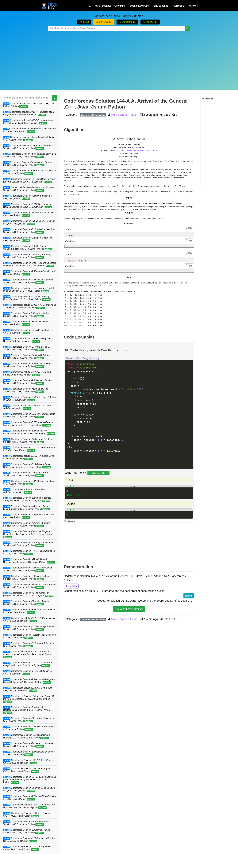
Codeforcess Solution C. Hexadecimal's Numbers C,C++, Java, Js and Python (26, 736)
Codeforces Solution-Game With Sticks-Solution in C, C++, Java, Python (26, 356)
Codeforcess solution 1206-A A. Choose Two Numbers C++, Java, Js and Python (29, 806)
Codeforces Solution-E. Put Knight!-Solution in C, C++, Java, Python (29, 482)
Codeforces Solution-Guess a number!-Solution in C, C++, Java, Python (26, 822)
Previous (72, 586)
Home (97, 6)
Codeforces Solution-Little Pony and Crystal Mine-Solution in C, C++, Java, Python (28, 289)
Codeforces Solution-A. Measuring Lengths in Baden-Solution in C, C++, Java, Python (29, 680)
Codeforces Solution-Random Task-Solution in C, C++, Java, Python (29, 636)
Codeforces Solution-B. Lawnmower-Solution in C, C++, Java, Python (29, 222)
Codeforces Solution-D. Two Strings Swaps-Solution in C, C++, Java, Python (28, 627)
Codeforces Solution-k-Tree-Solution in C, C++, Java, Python (27, 672)
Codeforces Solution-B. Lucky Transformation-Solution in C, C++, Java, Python (29, 543)
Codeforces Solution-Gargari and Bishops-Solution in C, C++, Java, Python (27, 146)
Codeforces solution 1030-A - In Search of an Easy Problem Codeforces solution (28, 113)
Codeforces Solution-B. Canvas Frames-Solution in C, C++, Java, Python (27, 831)
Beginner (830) (104, 22)
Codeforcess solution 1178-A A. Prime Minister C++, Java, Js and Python (29, 619)
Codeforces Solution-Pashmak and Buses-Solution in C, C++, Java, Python (27, 163)
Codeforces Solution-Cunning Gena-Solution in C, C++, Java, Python (29, 789)
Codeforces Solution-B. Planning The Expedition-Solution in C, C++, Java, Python (28, 432)
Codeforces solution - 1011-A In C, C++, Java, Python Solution (28, 104)
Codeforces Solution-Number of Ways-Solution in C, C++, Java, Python (29, 130)
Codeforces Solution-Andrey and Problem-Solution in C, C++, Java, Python (27, 440)
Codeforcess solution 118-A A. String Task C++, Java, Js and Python (27, 689)
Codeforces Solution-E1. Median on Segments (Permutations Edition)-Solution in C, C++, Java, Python (29, 779)
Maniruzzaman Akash (124, 114)
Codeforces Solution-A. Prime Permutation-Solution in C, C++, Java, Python (28, 568)
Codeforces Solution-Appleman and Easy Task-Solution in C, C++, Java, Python (29, 155)
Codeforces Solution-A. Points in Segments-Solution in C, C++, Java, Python (28, 281)
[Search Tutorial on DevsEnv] (90, 6)
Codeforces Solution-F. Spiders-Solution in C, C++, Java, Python (29, 516)
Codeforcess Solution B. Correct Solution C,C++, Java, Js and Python (27, 814)
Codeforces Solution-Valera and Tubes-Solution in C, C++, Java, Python (26, 474)
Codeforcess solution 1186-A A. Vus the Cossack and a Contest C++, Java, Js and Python (27, 654)
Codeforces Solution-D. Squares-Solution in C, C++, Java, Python (28, 644)
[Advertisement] (119, 57)
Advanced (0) (150, 22)
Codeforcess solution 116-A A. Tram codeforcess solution (24, 490)
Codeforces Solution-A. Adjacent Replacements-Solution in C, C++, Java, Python (26, 710)
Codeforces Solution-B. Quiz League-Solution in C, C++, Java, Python (29, 398)
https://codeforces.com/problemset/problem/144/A (135, 150)
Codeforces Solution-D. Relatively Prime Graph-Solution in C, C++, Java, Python (27, 465)
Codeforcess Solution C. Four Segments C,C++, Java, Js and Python (26, 848)
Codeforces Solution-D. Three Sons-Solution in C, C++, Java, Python (29, 448)
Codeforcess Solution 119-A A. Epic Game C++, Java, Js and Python (27, 761)
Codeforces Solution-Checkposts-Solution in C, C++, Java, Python (28, 719)
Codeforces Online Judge (92, 115)
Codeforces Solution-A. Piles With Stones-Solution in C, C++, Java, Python (27, 381)
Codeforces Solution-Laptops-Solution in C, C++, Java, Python (28, 239)
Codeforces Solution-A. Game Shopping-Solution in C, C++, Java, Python (27, 524)
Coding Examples (139, 6)
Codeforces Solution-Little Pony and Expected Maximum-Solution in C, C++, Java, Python (29, 264)
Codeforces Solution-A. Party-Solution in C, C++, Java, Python (28, 197)
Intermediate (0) (127, 22)
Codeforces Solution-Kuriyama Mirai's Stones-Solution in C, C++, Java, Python (29, 585)
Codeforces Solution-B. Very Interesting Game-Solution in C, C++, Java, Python (26, 297)
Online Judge (161, 6)
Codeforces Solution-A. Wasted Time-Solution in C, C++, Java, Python (29, 797)
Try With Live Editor (97, 473)
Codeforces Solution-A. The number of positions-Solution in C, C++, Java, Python (28, 594)
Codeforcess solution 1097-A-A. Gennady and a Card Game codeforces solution (29, 306)
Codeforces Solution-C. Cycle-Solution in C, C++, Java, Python (28, 331)
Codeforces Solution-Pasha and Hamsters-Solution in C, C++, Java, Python (28, 744)
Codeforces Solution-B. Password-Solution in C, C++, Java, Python (29, 753)
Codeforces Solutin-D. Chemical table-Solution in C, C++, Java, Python (26, 314)
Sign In (192, 6)
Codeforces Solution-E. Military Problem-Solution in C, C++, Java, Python (27, 577)
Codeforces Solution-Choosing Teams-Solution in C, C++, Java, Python (26, 602)
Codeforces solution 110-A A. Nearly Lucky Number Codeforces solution (28, 339)
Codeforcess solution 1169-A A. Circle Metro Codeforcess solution (28, 457)
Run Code (179, 6)
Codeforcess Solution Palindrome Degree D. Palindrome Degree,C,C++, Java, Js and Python (29, 699)
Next (187, 596)
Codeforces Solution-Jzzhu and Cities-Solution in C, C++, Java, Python (26, 390)
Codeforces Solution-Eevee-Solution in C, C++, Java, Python (27, 323)
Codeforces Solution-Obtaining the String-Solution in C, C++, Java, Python (27, 255)
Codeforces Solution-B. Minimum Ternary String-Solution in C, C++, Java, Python (27, 499)
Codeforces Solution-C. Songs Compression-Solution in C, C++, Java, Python (29, 230)
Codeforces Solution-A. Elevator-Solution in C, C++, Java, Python (29, 272)
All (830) (84, 22)
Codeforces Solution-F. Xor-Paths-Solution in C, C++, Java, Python (29, 552)
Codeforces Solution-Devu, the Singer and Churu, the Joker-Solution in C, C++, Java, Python (27, 534)
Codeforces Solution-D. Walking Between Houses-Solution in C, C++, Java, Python (27, 205)
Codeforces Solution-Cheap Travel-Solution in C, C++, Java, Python (29, 138)
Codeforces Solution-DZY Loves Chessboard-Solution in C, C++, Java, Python (29, 415)
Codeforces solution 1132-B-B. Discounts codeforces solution (27, 406)
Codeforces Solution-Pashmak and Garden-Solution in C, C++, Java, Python (28, 188)
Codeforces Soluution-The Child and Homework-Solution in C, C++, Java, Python (29, 560)
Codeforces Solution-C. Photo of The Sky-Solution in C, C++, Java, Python (27, 348)
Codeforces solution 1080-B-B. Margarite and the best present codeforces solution (28, 121)
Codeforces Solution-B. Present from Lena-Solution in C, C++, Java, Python (28, 365)
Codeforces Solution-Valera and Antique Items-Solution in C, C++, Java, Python (26, 507)
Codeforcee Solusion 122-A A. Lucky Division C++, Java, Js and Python (29, 839)
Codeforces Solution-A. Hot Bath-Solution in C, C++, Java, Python (28, 727)
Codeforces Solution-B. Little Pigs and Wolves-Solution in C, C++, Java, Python (27, 247)
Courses (106, 6)
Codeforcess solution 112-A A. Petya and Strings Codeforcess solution (27, 373)
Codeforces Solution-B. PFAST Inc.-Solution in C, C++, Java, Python (29, 172)
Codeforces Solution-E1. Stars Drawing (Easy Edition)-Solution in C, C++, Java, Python (29, 180)
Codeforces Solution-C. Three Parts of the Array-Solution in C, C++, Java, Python (27, 663)
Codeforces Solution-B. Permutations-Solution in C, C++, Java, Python (29, 610)
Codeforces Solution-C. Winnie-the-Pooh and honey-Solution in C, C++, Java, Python (29, 423)
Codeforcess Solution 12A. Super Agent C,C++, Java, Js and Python (26, 769)
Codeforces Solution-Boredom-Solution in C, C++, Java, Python (29, 213)
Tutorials (119, 6)
